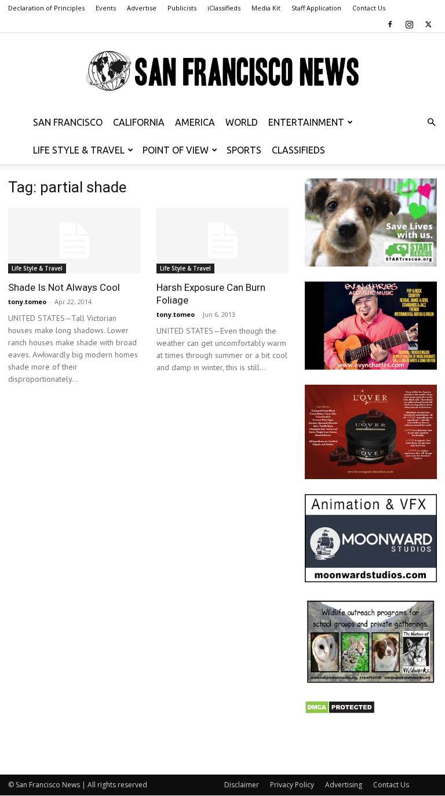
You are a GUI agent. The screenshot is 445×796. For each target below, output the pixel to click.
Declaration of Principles (46, 7)
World (241, 122)
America (195, 122)
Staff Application (316, 7)
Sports (244, 150)
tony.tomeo (27, 301)
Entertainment (306, 122)
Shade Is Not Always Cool (64, 287)
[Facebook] (390, 24)
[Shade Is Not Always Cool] (74, 240)
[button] (431, 122)
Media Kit (265, 7)
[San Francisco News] (222, 71)
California (139, 122)
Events (106, 7)
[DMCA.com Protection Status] (340, 711)
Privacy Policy (292, 785)
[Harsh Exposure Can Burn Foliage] (222, 240)
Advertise (141, 7)
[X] (428, 24)
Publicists (181, 7)
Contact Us (368, 7)
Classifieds (298, 150)
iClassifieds (223, 7)
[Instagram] (409, 24)
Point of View (176, 150)
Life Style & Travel (79, 150)
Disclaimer (241, 785)
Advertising (343, 785)
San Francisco (68, 122)
